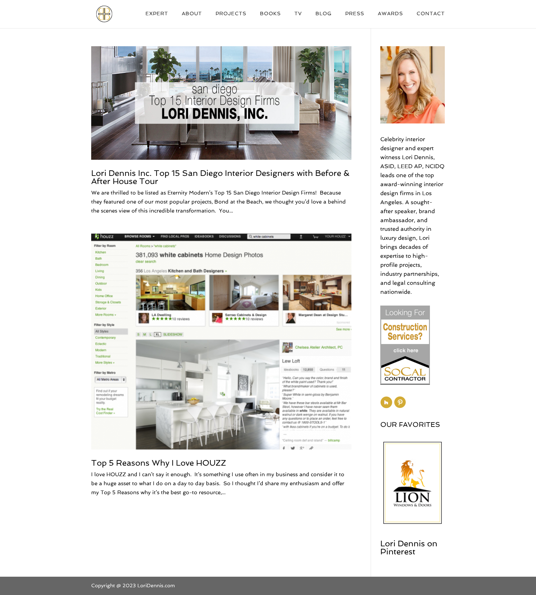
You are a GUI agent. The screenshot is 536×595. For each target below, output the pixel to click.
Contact (431, 13)
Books (270, 13)
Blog (323, 13)
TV (298, 13)
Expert (156, 13)
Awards (390, 13)
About (192, 13)
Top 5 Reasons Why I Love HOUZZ (158, 463)
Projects (231, 13)
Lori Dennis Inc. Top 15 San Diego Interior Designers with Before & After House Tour (220, 177)
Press (354, 13)
